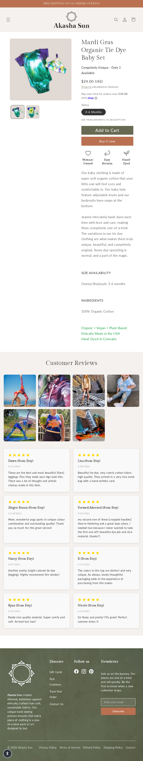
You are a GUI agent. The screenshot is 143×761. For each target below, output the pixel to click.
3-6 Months (93, 112)
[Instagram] (84, 671)
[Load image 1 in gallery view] (17, 112)
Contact (131, 747)
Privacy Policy (48, 747)
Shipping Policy (113, 747)
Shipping (86, 87)
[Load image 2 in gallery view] (32, 112)
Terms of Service (70, 747)
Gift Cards (56, 672)
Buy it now (107, 141)
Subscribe (118, 711)
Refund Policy (92, 747)
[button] (8, 19)
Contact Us (56, 704)
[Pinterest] (91, 671)
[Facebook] (76, 671)
